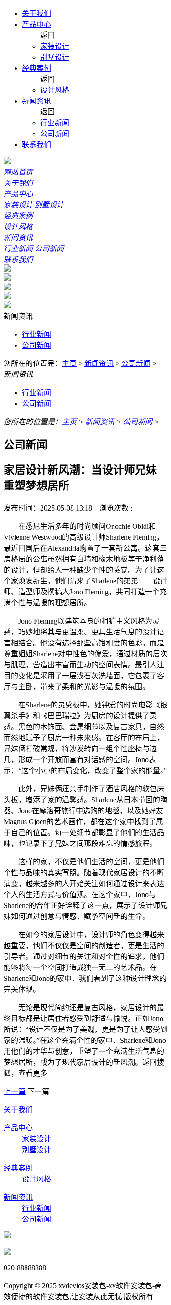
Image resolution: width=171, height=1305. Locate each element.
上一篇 (15, 1091)
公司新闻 (54, 134)
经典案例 (36, 68)
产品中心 (36, 24)
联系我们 (36, 145)
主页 (69, 363)
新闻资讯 (36, 101)
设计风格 (54, 90)
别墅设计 (54, 57)
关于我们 (36, 13)
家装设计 (54, 46)
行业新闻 (54, 123)
